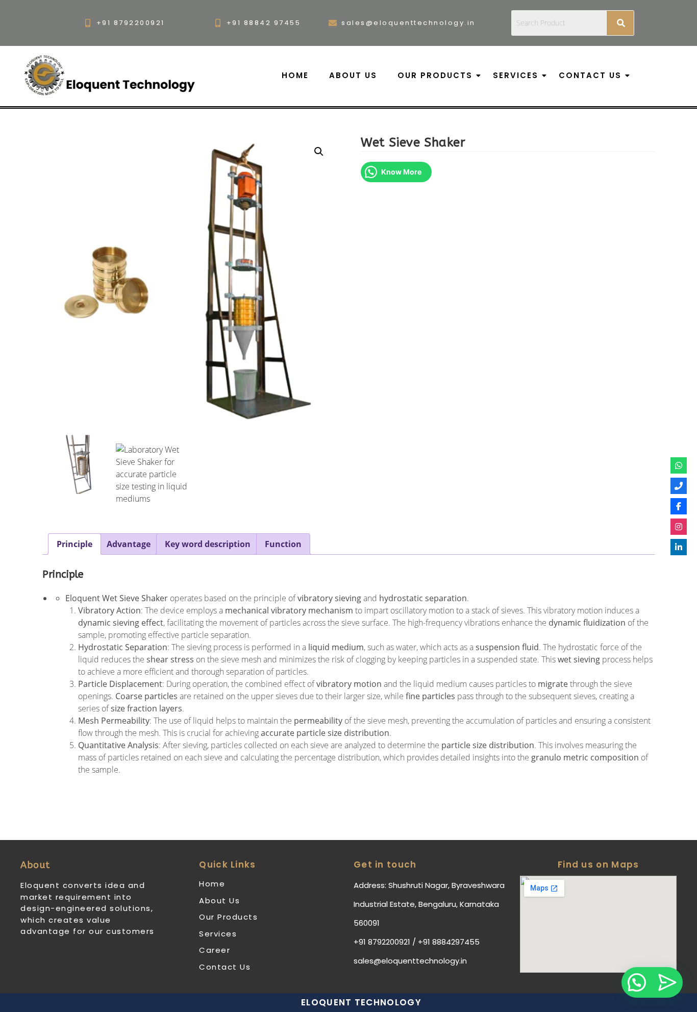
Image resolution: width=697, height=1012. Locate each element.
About (35, 865)
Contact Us (590, 75)
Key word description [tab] (208, 544)
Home (295, 75)
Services (515, 75)
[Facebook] (678, 506)
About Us (353, 75)
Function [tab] (283, 544)
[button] (319, 151)
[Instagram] (678, 527)
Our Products (434, 75)
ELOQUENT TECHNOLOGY (361, 1002)
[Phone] (678, 486)
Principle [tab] (74, 544)
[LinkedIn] (678, 547)
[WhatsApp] (678, 465)
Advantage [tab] (129, 544)
